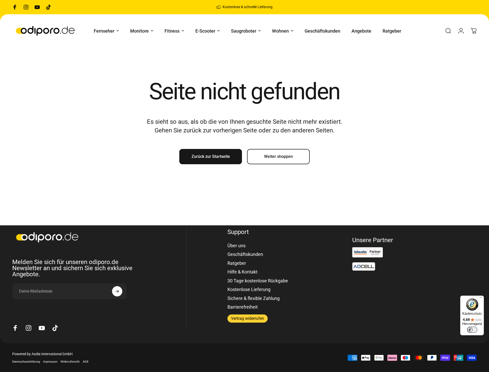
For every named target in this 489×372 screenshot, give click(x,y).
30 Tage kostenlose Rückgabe (257, 280)
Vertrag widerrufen (247, 318)
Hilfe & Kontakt (242, 271)
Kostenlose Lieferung (248, 289)
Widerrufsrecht (70, 361)
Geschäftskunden (245, 254)
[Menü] (481, 299)
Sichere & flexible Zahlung (253, 298)
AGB (85, 361)
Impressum (50, 361)
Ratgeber (236, 263)
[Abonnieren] (117, 291)
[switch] (472, 330)
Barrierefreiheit (242, 307)
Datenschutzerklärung (26, 361)
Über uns (236, 245)
